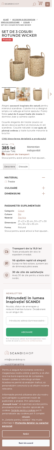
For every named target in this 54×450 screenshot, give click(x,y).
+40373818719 (14, 364)
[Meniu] (47, 4)
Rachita (22, 217)
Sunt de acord (26, 443)
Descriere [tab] (9, 166)
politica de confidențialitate (31, 341)
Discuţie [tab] (23, 166)
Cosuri (21, 211)
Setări (26, 434)
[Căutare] (34, 4)
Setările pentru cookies (23, 410)
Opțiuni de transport (17, 154)
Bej (19, 214)
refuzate (26, 417)
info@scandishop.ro (15, 359)
